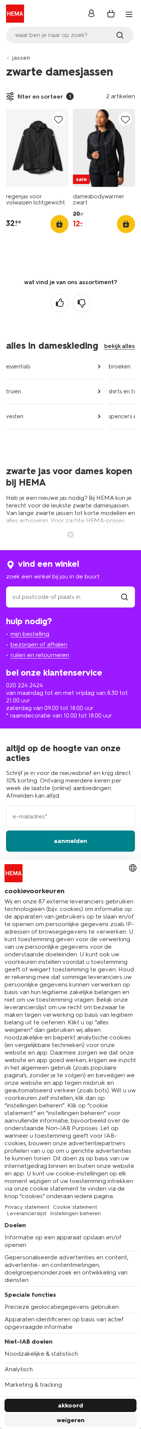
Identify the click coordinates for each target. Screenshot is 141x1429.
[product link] (37, 148)
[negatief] (82, 303)
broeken (119, 366)
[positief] (60, 303)
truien (13, 391)
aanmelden (70, 840)
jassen (21, 57)
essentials (18, 366)
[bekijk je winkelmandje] (111, 14)
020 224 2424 (24, 685)
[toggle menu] (129, 14)
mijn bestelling (30, 633)
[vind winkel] (124, 597)
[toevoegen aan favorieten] (58, 119)
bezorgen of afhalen (39, 644)
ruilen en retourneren (40, 655)
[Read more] (70, 534)
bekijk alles (119, 346)
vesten (14, 416)
